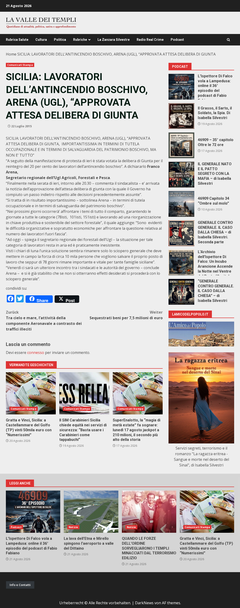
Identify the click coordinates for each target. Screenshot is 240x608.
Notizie (73, 527)
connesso (35, 352)
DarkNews (144, 602)
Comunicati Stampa (20, 65)
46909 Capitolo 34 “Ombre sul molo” (181, 204)
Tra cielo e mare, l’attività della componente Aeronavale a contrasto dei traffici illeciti (44, 321)
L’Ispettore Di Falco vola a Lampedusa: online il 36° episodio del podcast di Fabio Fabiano (181, 87)
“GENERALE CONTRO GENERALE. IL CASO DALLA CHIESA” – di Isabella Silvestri (181, 292)
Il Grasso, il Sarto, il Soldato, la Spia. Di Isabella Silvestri (181, 116)
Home (11, 54)
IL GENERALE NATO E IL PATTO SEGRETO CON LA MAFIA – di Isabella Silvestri (181, 175)
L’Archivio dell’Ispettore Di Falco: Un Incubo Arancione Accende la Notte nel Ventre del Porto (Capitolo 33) (181, 262)
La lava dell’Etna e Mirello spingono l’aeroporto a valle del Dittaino (91, 512)
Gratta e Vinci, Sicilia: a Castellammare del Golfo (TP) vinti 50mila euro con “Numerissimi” (31, 393)
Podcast (177, 39)
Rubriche (80, 39)
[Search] (228, 39)
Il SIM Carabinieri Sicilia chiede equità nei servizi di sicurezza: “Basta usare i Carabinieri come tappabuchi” (84, 393)
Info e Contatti (20, 585)
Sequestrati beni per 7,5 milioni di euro (126, 315)
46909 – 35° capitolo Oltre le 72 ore (181, 145)
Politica (60, 39)
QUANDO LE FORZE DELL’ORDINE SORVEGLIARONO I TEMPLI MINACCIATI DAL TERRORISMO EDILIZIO (149, 512)
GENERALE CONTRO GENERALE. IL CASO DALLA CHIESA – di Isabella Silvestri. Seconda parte (181, 233)
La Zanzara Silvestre (114, 39)
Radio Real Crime (150, 39)
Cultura (41, 39)
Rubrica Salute (17, 39)
